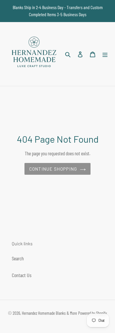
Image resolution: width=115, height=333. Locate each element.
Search (18, 258)
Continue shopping (53, 169)
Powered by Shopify (92, 313)
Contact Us (22, 275)
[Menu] (105, 54)
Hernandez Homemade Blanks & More (49, 313)
